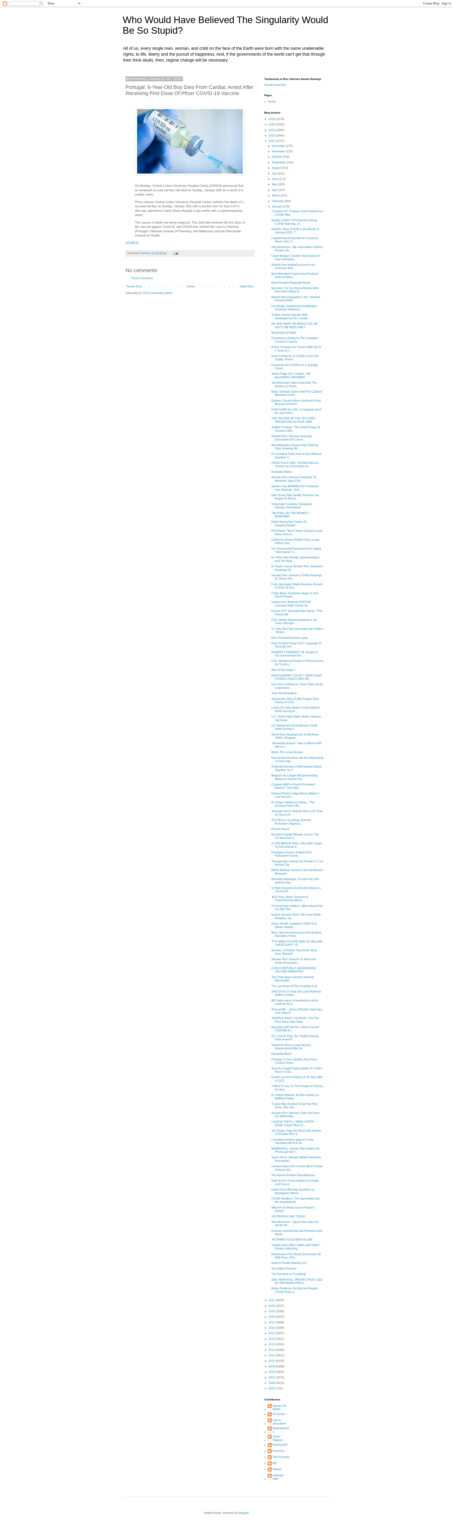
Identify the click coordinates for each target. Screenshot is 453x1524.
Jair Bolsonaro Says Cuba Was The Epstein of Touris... (294, 384)
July (275, 173)
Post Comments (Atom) (157, 293)
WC (275, 1463)
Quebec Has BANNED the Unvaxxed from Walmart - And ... (295, 488)
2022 (272, 141)
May (275, 184)
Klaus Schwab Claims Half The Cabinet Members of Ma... (296, 393)
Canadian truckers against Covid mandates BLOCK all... (292, 1141)
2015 (272, 1333)
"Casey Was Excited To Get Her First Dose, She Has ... (294, 1105)
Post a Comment (142, 278)
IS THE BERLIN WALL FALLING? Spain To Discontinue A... (296, 845)
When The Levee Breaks (287, 752)
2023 (272, 135)
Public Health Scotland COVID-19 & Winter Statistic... (294, 925)
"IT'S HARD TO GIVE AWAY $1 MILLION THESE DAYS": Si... (296, 943)
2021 (272, 1300)
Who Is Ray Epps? (283, 670)
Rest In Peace (280, 829)
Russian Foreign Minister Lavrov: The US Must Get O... (295, 836)
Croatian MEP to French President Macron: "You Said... (293, 786)
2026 (272, 119)
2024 (272, 130)
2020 (272, 1306)
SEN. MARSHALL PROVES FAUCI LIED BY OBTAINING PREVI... (297, 1281)
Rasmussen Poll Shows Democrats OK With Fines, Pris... (296, 1256)
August (276, 168)
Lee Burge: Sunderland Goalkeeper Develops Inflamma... (294, 307)
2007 (272, 1377)
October (277, 156)
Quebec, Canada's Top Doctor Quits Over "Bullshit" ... (294, 952)
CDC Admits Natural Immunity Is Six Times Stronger (294, 621)
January (277, 206)
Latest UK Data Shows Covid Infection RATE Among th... (295, 709)
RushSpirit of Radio (283, 332)
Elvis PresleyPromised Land (289, 637)
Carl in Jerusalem (279, 1422)
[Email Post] (176, 253)
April (275, 190)
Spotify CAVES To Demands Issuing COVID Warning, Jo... (294, 222)
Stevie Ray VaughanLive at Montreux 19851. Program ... (295, 736)
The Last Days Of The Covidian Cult (294, 986)
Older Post (246, 286)
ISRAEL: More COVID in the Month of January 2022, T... (295, 231)
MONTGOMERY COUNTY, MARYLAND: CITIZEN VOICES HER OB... (297, 677)
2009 (272, 1366)
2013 (272, 1344)
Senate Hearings (275, 85)
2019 (272, 1311)
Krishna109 (280, 1444)
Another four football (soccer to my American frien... (293, 266)
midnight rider (278, 1477)
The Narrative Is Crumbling (288, 1274)
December (279, 146)
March (276, 195)
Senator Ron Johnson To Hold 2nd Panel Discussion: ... (293, 961)
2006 (272, 1383)
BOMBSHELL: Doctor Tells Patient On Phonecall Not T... (295, 1150)
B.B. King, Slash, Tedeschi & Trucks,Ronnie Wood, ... (289, 898)
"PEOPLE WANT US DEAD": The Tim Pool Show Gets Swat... (295, 1020)
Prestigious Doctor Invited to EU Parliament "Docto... (291, 854)
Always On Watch (279, 1407)
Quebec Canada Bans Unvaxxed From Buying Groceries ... (296, 402)
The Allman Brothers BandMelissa (293, 1175)
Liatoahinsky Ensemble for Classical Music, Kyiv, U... (294, 240)
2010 (272, 1360)
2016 (272, 1327)
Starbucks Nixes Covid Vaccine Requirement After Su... (291, 1046)
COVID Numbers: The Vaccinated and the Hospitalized (295, 1200)
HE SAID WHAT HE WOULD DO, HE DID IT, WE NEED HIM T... (294, 325)
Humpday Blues (281, 471)
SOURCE (132, 243)
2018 (272, 1316)
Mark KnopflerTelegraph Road (290, 282)
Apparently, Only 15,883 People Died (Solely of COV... (295, 700)
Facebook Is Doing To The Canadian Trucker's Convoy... (294, 339)
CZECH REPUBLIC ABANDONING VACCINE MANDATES (293, 970)
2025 (272, 124)
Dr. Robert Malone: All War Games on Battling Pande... (295, 1096)
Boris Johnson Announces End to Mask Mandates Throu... (296, 934)
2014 (272, 1339)
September (279, 162)
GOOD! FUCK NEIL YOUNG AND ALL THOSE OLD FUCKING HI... (295, 464)
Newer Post (134, 286)
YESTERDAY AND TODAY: (288, 1216)
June (275, 179)
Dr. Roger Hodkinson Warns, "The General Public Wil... (293, 804)
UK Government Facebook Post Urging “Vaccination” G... (296, 550)
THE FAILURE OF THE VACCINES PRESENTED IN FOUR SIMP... (293, 420)
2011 (272, 1355)
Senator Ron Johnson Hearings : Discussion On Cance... (292, 438)
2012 (272, 1350)
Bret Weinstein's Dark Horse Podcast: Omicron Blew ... (295, 275)
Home (191, 286)
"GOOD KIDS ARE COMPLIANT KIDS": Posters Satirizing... (296, 1247)
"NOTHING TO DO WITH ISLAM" (292, 1239)
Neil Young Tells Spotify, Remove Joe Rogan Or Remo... (295, 497)
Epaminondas (281, 1430)
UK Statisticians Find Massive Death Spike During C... (294, 727)
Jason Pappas (277, 1438)
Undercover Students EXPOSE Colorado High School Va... (291, 603)
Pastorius (279, 1451)
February (278, 201)
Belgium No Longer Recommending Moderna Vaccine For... (294, 777)
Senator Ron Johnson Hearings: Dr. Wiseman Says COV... (294, 479)
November (279, 151)
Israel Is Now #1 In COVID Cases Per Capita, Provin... (295, 357)
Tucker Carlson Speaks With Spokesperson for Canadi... (290, 316)
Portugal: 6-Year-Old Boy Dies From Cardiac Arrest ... (294, 1061)
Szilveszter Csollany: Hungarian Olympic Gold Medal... (291, 505)
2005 (272, 1388)
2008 (272, 1372)
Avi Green (279, 1414)
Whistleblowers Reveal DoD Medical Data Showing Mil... (294, 447)
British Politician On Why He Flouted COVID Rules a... (294, 1290)
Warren (277, 1469)
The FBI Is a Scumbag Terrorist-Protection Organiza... (291, 821)
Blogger (244, 1513)
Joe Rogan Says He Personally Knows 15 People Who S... (296, 1132)
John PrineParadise (284, 693)
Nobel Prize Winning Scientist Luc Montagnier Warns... (293, 1191)
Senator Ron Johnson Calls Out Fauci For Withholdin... (295, 1114)
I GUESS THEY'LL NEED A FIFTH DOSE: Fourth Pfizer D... (292, 1123)
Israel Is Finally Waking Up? (289, 1263)
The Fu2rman (281, 1457)
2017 (272, 1322)
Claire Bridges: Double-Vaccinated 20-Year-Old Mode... (296, 257)
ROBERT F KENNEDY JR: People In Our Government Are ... (294, 654)
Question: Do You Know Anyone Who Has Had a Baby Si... (295, 290)
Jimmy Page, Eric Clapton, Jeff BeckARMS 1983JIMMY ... (290, 375)
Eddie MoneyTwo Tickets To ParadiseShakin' (289, 523)
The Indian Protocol (283, 1268)
